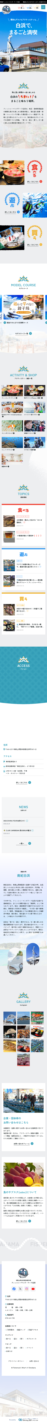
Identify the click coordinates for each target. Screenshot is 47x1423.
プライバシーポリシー (16, 1361)
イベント (30, 1348)
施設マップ (21, 1330)
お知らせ (9, 1351)
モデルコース (31, 1339)
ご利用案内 (10, 1330)
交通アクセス (33, 1330)
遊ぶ (15, 1339)
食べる (8, 1339)
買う (22, 1339)
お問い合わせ (34, 1361)
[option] (23, 41)
